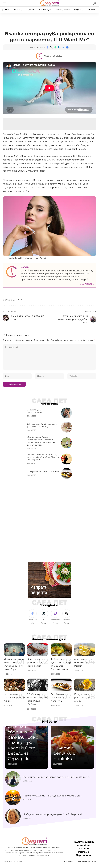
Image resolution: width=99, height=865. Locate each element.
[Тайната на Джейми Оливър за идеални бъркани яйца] (61, 649)
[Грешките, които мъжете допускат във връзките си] (13, 779)
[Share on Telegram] (63, 47)
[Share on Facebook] (47, 47)
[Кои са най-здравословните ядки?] (14, 685)
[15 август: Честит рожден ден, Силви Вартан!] (13, 816)
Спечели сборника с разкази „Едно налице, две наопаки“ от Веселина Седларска (23, 742)
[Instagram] (55, 616)
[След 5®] (49, 3)
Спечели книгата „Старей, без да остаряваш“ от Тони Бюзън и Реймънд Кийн (43, 457)
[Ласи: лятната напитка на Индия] (84, 649)
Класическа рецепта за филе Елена (34, 662)
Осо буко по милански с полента (43, 471)
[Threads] (66, 616)
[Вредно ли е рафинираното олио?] (84, 685)
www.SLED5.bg (87, 284)
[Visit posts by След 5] (39, 56)
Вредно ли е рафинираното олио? (83, 697)
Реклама (83, 851)
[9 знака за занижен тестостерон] (66, 412)
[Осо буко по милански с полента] (66, 473)
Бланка (18, 300)
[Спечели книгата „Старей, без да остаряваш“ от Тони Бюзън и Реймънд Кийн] (66, 459)
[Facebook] (32, 616)
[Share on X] (51, 47)
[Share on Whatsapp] (55, 47)
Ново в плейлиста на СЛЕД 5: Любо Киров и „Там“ (53, 795)
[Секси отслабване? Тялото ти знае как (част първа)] (66, 427)
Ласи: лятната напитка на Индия (83, 662)
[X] (43, 616)
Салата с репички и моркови (64, 753)
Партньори (83, 855)
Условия (83, 848)
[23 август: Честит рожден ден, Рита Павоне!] (37, 685)
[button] (5, 3)
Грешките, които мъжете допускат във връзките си (56, 777)
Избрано (49, 721)
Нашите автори (83, 841)
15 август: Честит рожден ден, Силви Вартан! (52, 814)
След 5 (47, 56)
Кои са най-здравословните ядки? (14, 697)
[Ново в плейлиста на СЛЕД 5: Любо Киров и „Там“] (13, 797)
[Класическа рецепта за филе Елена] (37, 649)
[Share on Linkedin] (59, 47)
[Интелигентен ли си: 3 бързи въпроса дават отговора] (14, 649)
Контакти (83, 845)
